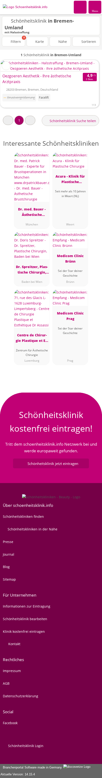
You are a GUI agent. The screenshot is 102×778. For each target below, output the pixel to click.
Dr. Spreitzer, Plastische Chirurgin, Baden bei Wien (32, 270)
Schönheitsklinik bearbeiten (25, 619)
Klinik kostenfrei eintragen (24, 631)
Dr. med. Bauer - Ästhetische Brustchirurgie (32, 213)
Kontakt (13, 644)
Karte (39, 41)
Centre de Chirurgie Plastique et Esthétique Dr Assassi (32, 338)
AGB (6, 683)
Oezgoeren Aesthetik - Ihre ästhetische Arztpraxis (36, 78)
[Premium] (92, 147)
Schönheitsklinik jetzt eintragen (53, 463)
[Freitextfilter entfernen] (80, 7)
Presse (8, 541)
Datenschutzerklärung (20, 696)
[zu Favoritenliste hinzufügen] (6, 65)
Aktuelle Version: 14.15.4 (17, 774)
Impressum (12, 670)
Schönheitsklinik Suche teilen (72, 121)
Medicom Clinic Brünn (70, 259)
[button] (8, 120)
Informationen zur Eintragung (26, 606)
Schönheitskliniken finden (23, 516)
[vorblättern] (87, 65)
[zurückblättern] (12, 65)
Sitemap (9, 579)
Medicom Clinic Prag (70, 316)
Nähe (62, 41)
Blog (6, 566)
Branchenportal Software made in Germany (31, 767)
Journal (8, 554)
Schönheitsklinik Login (25, 745)
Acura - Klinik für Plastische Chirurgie (70, 180)
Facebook (10, 723)
